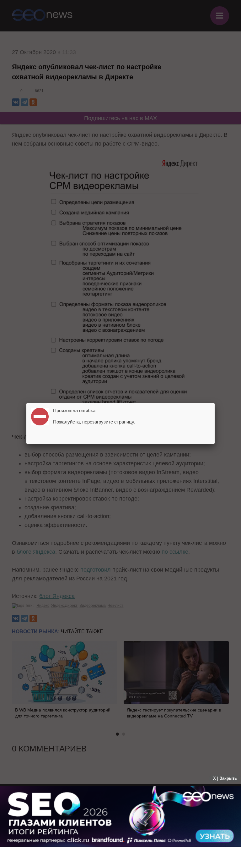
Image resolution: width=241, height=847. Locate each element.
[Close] (214, 403)
